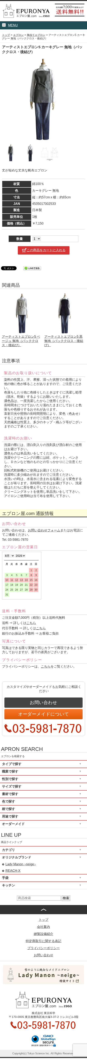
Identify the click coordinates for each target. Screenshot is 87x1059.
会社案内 (43, 927)
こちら (31, 623)
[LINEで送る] (32, 268)
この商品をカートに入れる (46, 250)
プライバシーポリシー (43, 948)
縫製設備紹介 (43, 934)
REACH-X (12, 870)
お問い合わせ (43, 702)
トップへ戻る (43, 909)
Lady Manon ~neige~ (20, 864)
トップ (43, 919)
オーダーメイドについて (43, 714)
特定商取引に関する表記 (43, 941)
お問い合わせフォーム (44, 530)
